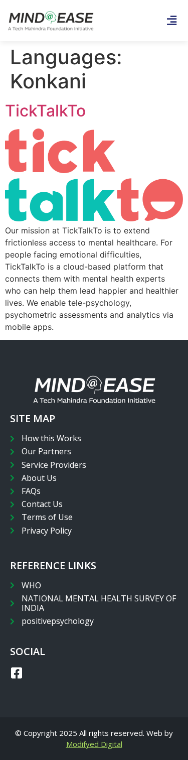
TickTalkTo (45, 110)
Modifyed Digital (94, 744)
